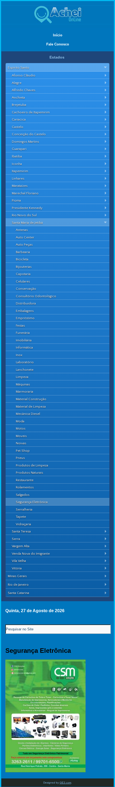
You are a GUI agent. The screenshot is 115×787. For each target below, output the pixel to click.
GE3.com (65, 782)
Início (57, 35)
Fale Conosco (57, 44)
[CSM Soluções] (45, 771)
